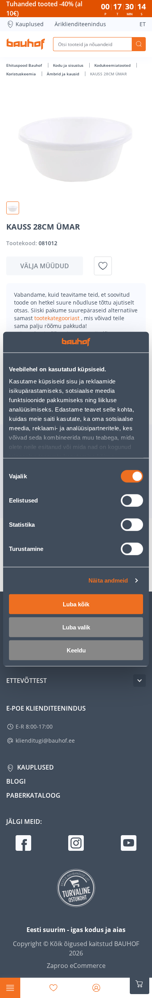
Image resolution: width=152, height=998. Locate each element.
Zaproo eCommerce (76, 965)
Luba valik (76, 627)
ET (143, 24)
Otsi (139, 44)
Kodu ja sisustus (69, 65)
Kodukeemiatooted (113, 65)
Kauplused (30, 24)
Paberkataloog (33, 795)
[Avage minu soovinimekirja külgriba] (53, 988)
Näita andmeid (108, 580)
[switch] (132, 500)
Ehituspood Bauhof (24, 65)
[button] (12, 207)
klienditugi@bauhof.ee (45, 740)
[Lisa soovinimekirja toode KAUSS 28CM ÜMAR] (103, 266)
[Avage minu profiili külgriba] (96, 988)
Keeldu (76, 650)
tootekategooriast (57, 318)
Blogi (16, 781)
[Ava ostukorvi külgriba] (139, 984)
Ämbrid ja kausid (63, 74)
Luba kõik (76, 604)
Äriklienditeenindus (80, 24)
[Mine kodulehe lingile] (25, 44)
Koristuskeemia (21, 74)
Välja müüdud (44, 266)
